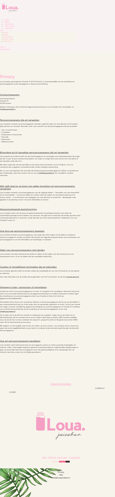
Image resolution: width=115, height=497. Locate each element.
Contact (9, 28)
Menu (7, 22)
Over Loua (10, 26)
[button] (38, 31)
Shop (7, 20)
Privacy (61, 472)
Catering (9, 24)
